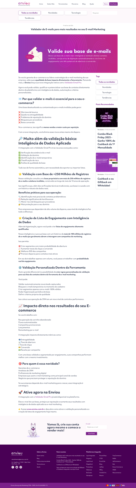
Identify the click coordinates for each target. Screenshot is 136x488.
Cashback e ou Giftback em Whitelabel (68, 464)
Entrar (106, 4)
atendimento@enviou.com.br (20, 459)
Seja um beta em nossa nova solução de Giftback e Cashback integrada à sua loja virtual (70, 468)
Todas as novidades (29, 13)
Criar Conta (113, 4)
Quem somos (40, 455)
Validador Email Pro (43, 397)
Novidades (52, 13)
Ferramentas (63, 4)
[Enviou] (24, 4)
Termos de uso (41, 464)
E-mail (88, 424)
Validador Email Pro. (73, 82)
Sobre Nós (50, 4)
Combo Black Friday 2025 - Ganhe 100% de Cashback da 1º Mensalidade (69, 461)
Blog (83, 4)
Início (41, 4)
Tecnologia (76, 13)
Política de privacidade (43, 461)
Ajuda (92, 4)
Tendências (29, 18)
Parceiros (75, 4)
